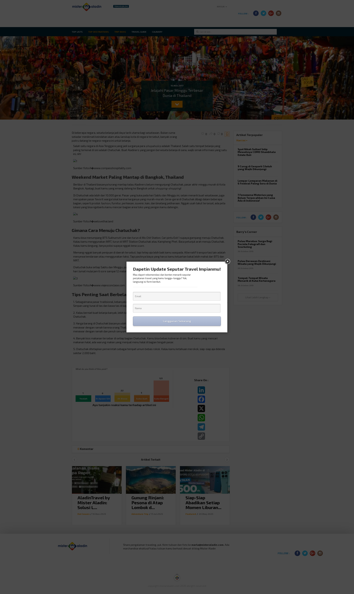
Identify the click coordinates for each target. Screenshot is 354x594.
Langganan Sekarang (177, 321)
